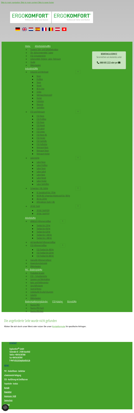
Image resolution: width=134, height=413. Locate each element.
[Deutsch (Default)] (17, 28)
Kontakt (6, 387)
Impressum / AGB (10, 396)
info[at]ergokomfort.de (22, 360)
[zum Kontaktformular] (119, 62)
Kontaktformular (58, 326)
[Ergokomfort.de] (51, 22)
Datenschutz (8, 400)
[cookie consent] (5, 408)
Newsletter (8, 392)
